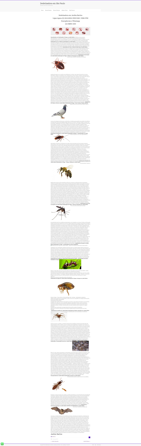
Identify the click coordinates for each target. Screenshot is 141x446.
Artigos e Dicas (64, 10)
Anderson (54, 436)
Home (42, 10)
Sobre (93, 444)
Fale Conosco (72, 10)
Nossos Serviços (56, 10)
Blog (95, 444)
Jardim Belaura (86, 441)
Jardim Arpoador (54, 441)
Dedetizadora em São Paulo (52, 3)
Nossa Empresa (48, 10)
